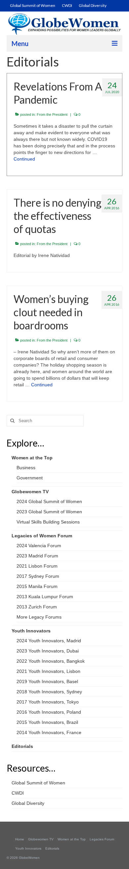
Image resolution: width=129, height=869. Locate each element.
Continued (24, 159)
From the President (52, 114)
